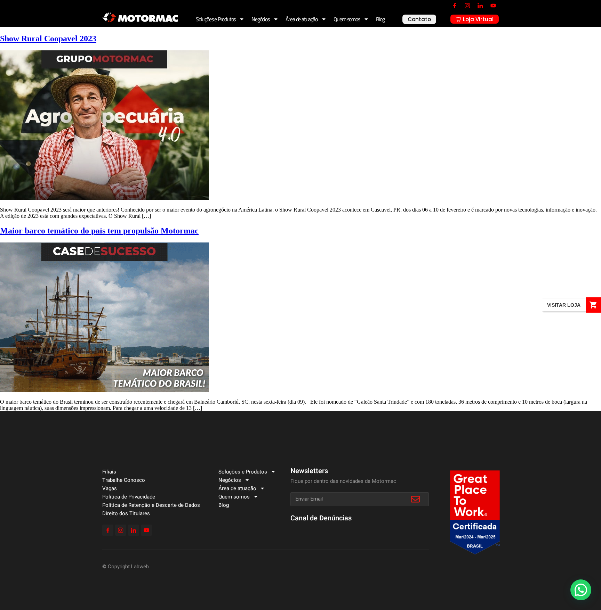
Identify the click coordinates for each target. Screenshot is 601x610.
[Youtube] (493, 5)
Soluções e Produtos (215, 19)
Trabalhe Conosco (123, 480)
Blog (380, 19)
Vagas (109, 488)
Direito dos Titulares (126, 513)
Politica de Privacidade (128, 497)
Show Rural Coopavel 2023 (48, 38)
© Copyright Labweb (125, 566)
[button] (580, 589)
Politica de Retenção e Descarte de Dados (151, 505)
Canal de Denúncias (321, 518)
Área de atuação (302, 19)
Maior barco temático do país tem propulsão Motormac (99, 230)
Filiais (109, 472)
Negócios (260, 19)
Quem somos (347, 19)
